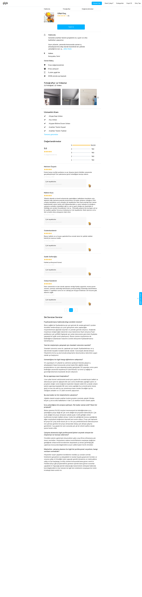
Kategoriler (120, 3)
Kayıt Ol (129, 3)
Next (98, 98)
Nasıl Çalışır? (109, 3)
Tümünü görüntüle (51, 134)
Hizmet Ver (96, 3)
